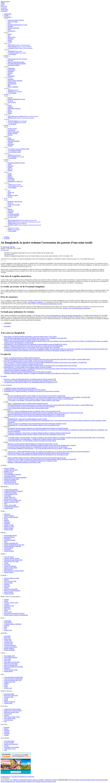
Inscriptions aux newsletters (11, 747)
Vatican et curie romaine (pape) (16, 62)
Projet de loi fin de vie (10, 482)
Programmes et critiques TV (15, 181)
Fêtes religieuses (12, 83)
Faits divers (7, 514)
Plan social (7, 586)
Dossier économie (9, 593)
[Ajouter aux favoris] (3, 323)
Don (5, 721)
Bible (9, 85)
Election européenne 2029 (11, 502)
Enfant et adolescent (9, 701)
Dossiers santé (8, 630)
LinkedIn (6, 732)
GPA (5, 628)
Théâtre (10, 175)
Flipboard (6, 730)
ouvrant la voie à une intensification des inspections (76, 308)
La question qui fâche (13, 214)
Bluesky (6, 729)
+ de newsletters (12, 54)
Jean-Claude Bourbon (9, 247)
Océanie (10, 42)
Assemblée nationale (9, 540)
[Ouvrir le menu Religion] (9, 56)
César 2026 (7, 660)
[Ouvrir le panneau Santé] (4, 618)
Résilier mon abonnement (11, 744)
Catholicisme (11, 68)
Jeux (9, 190)
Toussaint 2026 (8, 643)
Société (6, 94)
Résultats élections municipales (94, 780)
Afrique (10, 40)
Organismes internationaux (11, 506)
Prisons (6, 518)
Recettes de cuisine (13, 195)
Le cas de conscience (13, 215)
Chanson (10, 170)
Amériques (10, 38)
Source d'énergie (8, 592)
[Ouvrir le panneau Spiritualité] (7, 633)
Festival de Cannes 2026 (10, 663)
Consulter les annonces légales (12, 709)
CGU (10, 780)
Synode (6, 563)
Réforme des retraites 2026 (11, 479)
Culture (6, 159)
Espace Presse (8, 713)
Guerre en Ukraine (13, 21)
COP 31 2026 (8, 612)
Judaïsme (10, 73)
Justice (9, 110)
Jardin (9, 194)
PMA (5, 627)
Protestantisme (11, 69)
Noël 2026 (7, 637)
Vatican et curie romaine (10, 567)
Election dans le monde (10, 499)
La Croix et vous (12, 217)
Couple (6, 698)
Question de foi (12, 82)
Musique (10, 176)
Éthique (10, 113)
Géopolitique (7, 496)
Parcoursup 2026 (8, 697)
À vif (5, 198)
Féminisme (7, 523)
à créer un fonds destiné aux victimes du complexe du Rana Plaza (63, 315)
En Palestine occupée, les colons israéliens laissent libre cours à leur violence (25, 389)
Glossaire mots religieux (10, 647)
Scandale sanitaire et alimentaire (12, 624)
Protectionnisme (8, 473)
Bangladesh (7, 326)
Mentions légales (31, 780)
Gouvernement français (10, 535)
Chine (9, 29)
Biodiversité (11, 139)
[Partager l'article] (1, 323)
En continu (4, 376)
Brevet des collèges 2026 (11, 695)
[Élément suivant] (3, 234)
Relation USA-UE (9, 471)
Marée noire (7, 609)
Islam (9, 74)
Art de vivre (11, 192)
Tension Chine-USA (9, 497)
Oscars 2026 (7, 659)
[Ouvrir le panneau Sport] (4, 674)
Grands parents (8, 703)
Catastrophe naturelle (10, 476)
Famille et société (8, 525)
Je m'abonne (4, 11)
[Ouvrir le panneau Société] (5, 511)
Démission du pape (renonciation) (13, 560)
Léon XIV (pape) (9, 556)
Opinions (10, 212)
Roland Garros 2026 (9, 682)
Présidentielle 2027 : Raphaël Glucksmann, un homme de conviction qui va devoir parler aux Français (31, 391)
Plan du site (72, 780)
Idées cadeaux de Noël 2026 (12, 662)
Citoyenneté (7, 549)
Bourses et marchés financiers (12, 590)
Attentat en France (9, 515)
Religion (6, 56)
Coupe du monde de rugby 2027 (13, 680)
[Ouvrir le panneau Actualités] (7, 465)
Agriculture (11, 144)
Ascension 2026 (8, 642)
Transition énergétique (14, 141)
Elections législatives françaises (12, 546)
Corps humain (8, 622)
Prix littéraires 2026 (9, 656)
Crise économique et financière (12, 474)
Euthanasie (7, 522)
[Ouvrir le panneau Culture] (5, 653)
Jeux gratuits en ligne (10, 718)
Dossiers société (8, 529)
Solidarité (10, 107)
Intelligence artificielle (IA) (15, 201)
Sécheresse (7, 607)
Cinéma (10, 167)
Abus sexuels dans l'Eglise (11, 483)
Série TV (10, 169)
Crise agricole (11, 130)
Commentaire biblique (14, 65)
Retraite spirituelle (9, 648)
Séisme (6, 601)
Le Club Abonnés (9, 742)
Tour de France (12, 102)
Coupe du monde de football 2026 (13, 677)
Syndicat (6, 587)
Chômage (6, 584)
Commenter (8, 323)
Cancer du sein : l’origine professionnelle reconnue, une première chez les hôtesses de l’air (28, 380)
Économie (7, 238)
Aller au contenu (5, 1)
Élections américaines (13, 28)
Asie (9, 35)
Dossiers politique (9, 551)
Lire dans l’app (5, 250)
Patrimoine (10, 166)
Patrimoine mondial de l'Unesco (16, 162)
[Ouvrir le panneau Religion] (6, 554)
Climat (9, 138)
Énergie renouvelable (13, 131)
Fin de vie (10, 100)
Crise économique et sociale (11, 578)
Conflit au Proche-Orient (11, 469)
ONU (5, 503)
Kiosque (6, 745)
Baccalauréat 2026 (9, 694)
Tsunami (6, 599)
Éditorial (10, 209)
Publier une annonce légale (11, 712)
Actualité (6, 237)
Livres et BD (11, 180)
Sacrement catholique (10, 645)
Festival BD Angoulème (10, 657)
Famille (10, 105)
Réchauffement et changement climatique (15, 477)
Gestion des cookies (63, 780)
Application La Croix (10, 748)
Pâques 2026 (7, 639)
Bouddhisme (11, 76)
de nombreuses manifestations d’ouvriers (51, 303)
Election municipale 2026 (11, 543)
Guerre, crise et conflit (14, 204)
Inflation (6, 579)
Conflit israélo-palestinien (11, 489)
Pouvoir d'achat (8, 583)
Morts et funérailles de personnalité (13, 666)
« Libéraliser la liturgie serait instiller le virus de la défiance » (20, 388)
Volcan (6, 610)
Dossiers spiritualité (9, 650)
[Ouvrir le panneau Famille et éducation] (12, 691)
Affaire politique (8, 548)
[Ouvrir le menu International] (12, 17)
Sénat (5, 541)
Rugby (6, 685)
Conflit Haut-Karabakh (10, 492)
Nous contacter (5, 780)
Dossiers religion (8, 572)
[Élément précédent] (1, 234)
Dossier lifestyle (8, 671)
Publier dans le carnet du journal (13, 710)
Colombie (10, 26)
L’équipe (6, 715)
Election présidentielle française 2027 (14, 544)
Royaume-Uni (11, 31)
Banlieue (6, 520)
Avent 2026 (7, 636)
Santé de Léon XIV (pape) (11, 561)
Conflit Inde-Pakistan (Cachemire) (13, 491)
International (7, 17)
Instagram (6, 733)
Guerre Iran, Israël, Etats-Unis (16, 20)
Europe (10, 34)
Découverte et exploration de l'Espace (14, 613)
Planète (6, 125)
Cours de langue (8, 720)
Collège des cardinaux (10, 566)
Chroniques (11, 211)
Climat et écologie (12, 133)
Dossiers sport (8, 688)
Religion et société (9, 526)
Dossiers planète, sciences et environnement (16, 615)
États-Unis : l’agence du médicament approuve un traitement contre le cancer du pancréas (28, 379)
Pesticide (10, 135)
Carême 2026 (7, 640)
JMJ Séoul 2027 (8, 569)
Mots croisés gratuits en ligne (12, 717)
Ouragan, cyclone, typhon (11, 602)
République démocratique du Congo (17, 24)
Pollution (10, 145)
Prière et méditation (13, 87)
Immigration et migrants (14, 108)
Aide (5, 750)
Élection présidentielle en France (16, 99)
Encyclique (7, 564)
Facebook (6, 727)
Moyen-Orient (11, 37)
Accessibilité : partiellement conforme (47, 780)
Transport (10, 142)
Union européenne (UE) (10, 494)
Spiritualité (10, 79)
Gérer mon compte (9, 741)
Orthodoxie (11, 71)
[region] (55, 326)
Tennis (6, 686)
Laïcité (9, 206)
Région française (8, 528)
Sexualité (6, 625)
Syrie (9, 23)
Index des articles (80, 780)
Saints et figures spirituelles (15, 80)
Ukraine (6, 15)
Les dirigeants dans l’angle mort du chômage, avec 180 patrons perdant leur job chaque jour (29, 382)
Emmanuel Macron (9, 537)
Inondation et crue (9, 605)
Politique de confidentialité (20, 780)
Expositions (11, 178)
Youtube (6, 735)
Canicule (10, 97)
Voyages (10, 197)
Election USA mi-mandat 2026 (12, 500)
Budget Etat (7, 538)
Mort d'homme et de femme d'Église (14, 570)
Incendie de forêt (12, 128)
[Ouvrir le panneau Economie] (7, 575)
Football (6, 683)
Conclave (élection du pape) (11, 558)
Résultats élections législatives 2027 (25, 781)
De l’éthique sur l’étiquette (35, 302)
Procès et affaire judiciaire (11, 517)
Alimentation (7, 621)
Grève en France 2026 (10, 581)
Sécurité (10, 111)
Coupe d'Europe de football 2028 (13, 678)
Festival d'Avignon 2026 (10, 665)
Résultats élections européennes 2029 (45, 781)
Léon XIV (10, 60)
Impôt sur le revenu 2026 (11, 589)
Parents (6, 700)
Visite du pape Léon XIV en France (17, 59)
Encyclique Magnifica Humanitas (17, 63)
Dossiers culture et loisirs (11, 670)
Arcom (9, 164)
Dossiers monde (8, 508)
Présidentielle (7, 14)
